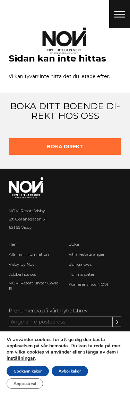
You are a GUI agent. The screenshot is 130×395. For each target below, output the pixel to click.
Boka (74, 244)
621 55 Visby (20, 227)
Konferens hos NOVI (88, 284)
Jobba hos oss (22, 274)
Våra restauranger (87, 254)
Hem (13, 244)
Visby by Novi (22, 264)
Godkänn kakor (28, 371)
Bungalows (80, 264)
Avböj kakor (70, 371)
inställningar (21, 358)
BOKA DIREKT (65, 146)
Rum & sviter (82, 274)
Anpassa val (25, 383)
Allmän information (29, 254)
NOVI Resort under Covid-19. (34, 285)
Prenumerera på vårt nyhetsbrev (48, 311)
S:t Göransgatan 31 (27, 219)
